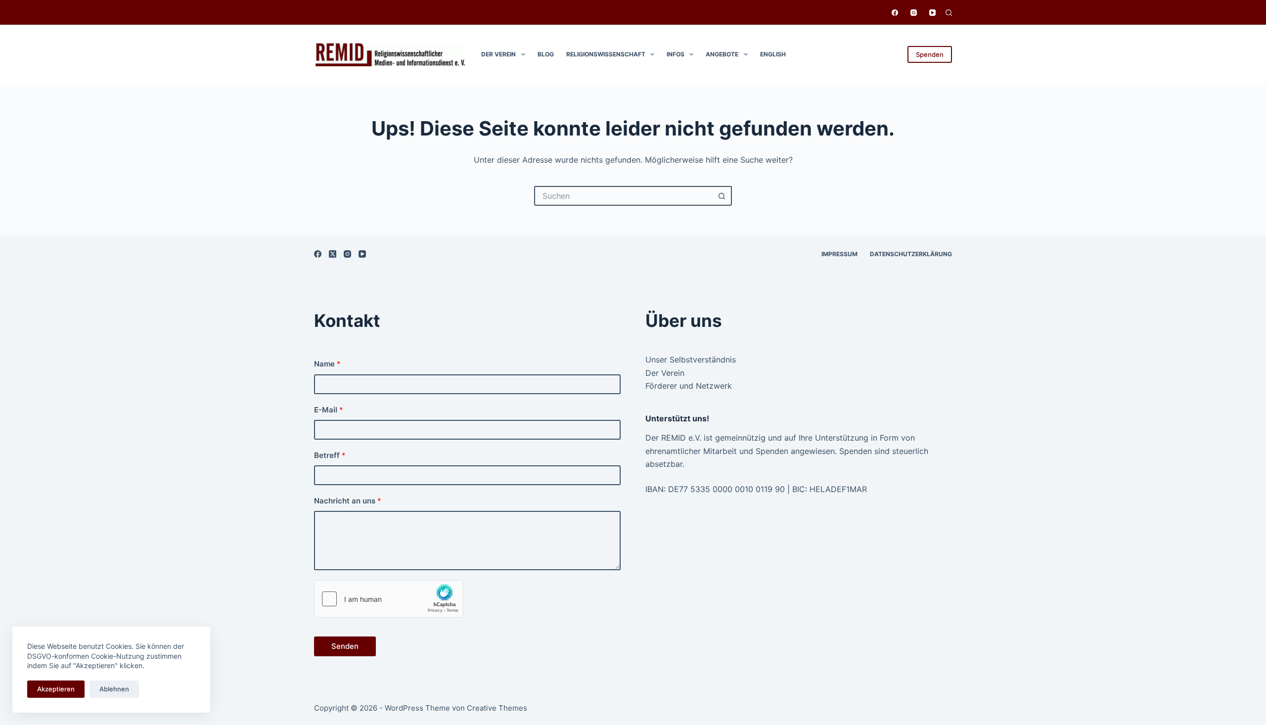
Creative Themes (497, 708)
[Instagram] (913, 12)
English (773, 54)
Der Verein (498, 54)
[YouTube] (932, 12)
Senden (345, 646)
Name (327, 363)
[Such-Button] (722, 196)
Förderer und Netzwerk (688, 386)
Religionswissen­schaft (605, 54)
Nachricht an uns (347, 500)
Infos (675, 54)
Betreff (330, 455)
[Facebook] (895, 12)
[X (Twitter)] (332, 254)
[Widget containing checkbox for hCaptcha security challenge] (388, 599)
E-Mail (328, 409)
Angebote (722, 54)
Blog (546, 54)
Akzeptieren (56, 689)
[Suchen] (949, 12)
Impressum (839, 254)
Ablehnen (114, 689)
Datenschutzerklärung (911, 254)
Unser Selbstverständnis (690, 359)
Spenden (930, 54)
